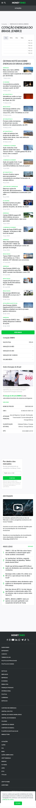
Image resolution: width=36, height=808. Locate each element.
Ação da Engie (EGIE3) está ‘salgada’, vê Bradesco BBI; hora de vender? (12, 231)
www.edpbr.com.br (27, 431)
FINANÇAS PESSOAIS (7, 687)
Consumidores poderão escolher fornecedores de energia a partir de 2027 (12, 86)
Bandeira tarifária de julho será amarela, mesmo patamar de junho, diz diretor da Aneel (16, 205)
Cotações (18, 8)
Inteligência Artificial (10, 303)
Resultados (6, 106)
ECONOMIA (4, 681)
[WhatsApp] (19, 640)
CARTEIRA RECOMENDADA (8, 708)
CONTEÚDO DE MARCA (7, 727)
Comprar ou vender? (9, 145)
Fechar (18, 803)
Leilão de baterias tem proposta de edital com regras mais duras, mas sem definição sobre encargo (16, 136)
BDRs (3, 751)
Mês (11, 38)
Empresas (6, 67)
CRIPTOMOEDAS (6, 758)
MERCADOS (4, 674)
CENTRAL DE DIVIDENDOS (8, 718)
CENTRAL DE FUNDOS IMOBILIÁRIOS (11, 714)
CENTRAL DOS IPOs (6, 711)
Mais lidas (7, 546)
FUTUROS (4, 764)
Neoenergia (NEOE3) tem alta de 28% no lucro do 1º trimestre (12, 295)
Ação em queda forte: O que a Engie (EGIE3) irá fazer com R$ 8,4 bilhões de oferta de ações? (16, 164)
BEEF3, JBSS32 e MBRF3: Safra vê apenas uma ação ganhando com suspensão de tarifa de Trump (17, 601)
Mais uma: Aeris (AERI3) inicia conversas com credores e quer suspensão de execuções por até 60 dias (17, 73)
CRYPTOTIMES (5, 781)
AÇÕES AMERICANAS (7, 754)
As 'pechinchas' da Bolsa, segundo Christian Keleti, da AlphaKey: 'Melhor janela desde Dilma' (18, 560)
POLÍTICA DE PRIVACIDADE (9, 660)
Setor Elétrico (7, 94)
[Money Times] (19, 3)
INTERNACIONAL (6, 691)
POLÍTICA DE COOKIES (7, 664)
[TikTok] (25, 640)
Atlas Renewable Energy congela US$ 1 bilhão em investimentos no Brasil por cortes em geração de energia (16, 244)
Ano (17, 38)
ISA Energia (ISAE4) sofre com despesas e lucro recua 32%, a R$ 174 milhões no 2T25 (15, 111)
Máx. (22, 38)
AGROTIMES (4, 785)
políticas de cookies (8, 799)
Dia (6, 38)
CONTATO (4, 654)
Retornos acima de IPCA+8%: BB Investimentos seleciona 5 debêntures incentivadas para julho (17, 191)
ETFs (2, 771)
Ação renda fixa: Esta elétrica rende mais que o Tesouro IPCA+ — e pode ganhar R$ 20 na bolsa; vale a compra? (17, 150)
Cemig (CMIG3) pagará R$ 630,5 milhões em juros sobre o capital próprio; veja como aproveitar (14, 218)
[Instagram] (10, 640)
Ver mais (18, 332)
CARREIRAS (4, 697)
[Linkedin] (16, 640)
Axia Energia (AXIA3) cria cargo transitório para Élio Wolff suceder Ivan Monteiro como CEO (16, 270)
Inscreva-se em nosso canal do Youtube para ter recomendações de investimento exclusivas (17, 528)
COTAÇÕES (4, 741)
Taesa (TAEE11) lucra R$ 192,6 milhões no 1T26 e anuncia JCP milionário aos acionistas (16, 258)
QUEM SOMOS (5, 647)
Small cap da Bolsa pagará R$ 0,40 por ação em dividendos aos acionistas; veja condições (19, 568)
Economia (6, 82)
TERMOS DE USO (6, 657)
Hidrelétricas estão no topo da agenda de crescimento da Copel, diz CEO (12, 98)
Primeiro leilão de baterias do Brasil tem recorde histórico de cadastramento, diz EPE (15, 123)
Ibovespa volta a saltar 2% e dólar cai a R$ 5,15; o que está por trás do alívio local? (18, 576)
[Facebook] (7, 640)
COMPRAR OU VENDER (7, 724)
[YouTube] (13, 640)
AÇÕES (3, 745)
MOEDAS (3, 761)
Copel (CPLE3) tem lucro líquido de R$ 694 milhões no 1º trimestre (11, 282)
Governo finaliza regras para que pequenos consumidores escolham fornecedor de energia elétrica (16, 177)
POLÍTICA (4, 694)
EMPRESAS (4, 677)
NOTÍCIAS (4, 671)
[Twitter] (28, 640)
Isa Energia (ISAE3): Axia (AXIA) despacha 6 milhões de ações (12, 321)
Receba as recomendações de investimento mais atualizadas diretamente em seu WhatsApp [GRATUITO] (17, 537)
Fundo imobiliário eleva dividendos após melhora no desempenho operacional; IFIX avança (19, 583)
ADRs (3, 768)
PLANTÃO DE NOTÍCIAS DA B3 (9, 731)
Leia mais (6, 402)
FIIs (2, 748)
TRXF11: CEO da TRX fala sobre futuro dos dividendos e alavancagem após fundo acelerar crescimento (18, 552)
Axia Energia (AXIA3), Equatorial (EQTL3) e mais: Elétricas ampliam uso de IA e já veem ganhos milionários (16, 308)
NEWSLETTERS (5, 734)
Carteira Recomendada (10, 186)
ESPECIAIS (4, 701)
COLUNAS (4, 721)
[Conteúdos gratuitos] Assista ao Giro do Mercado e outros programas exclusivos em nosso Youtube (17, 520)
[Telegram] (22, 640)
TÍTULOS (3, 774)
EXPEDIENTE (4, 650)
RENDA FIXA (4, 684)
